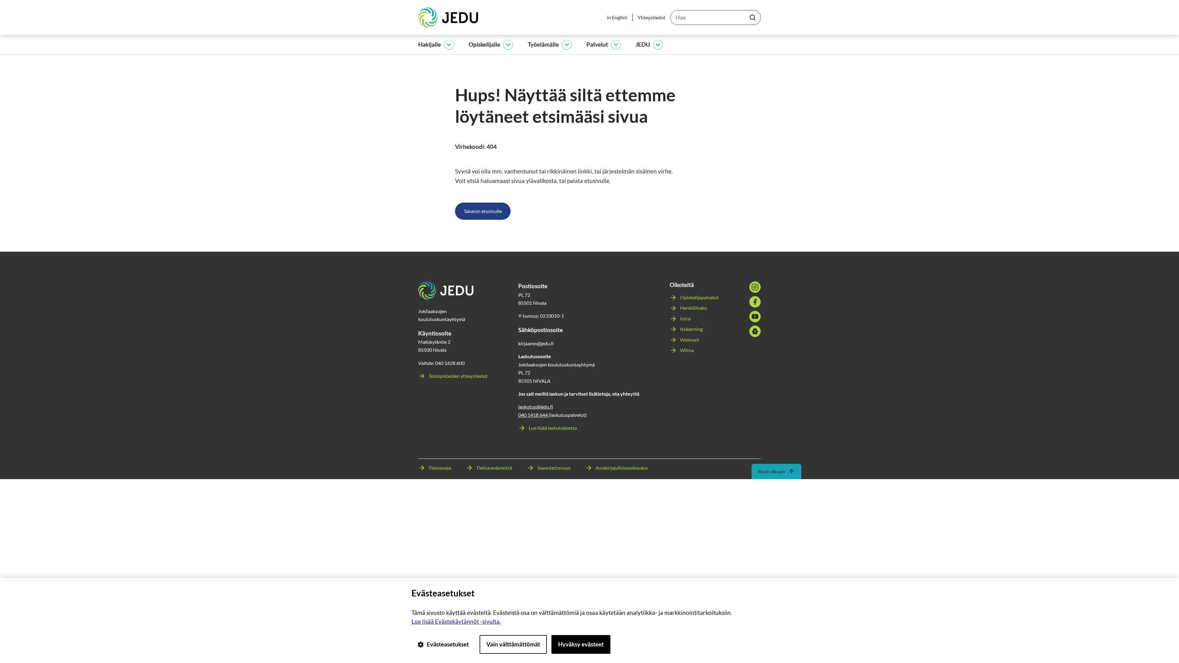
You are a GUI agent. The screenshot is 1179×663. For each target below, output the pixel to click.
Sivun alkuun (771, 471)
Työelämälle (543, 44)
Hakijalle (429, 44)
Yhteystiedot (651, 17)
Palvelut (597, 44)
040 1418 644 (533, 415)
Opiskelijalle (484, 44)
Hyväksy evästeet (581, 644)
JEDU (643, 44)
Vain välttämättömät (513, 644)
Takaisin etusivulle (483, 211)
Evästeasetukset (448, 644)
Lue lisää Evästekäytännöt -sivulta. (456, 621)
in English (617, 17)
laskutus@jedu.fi (535, 406)
